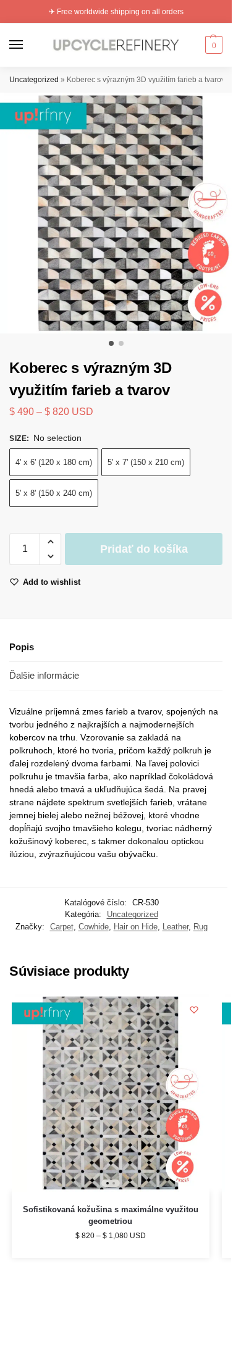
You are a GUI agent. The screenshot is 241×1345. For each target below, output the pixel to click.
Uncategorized (34, 79)
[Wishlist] (194, 1009)
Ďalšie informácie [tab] (44, 675)
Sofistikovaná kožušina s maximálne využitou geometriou (110, 1215)
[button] (212, 45)
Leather (175, 926)
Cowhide (93, 926)
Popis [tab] (21, 647)
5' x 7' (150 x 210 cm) (146, 462)
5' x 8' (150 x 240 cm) (53, 493)
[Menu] (27, 45)
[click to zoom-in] (120, 213)
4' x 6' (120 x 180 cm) (53, 462)
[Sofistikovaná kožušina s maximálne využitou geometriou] (110, 1093)
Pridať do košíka (144, 549)
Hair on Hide (136, 926)
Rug (200, 926)
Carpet (62, 926)
